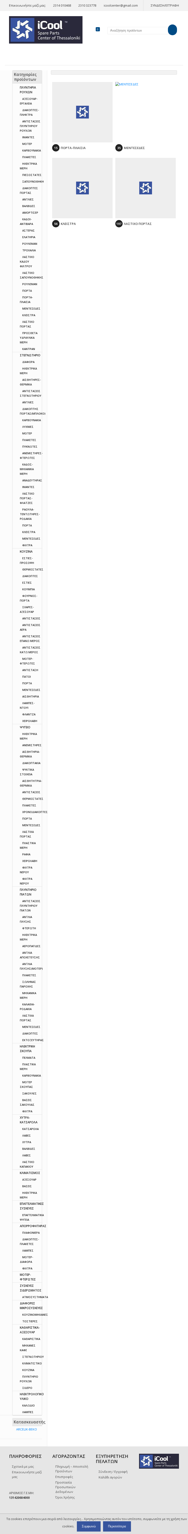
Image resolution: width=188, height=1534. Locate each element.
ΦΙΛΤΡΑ (27, 545)
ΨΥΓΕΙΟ (25, 727)
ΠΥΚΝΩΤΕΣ (29, 446)
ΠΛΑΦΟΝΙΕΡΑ (31, 1232)
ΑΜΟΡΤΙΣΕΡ (30, 212)
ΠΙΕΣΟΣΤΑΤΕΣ (32, 175)
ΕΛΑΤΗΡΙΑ (28, 237)
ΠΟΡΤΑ (27, 290)
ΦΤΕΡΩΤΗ (29, 928)
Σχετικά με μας (23, 1466)
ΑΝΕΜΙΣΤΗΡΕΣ (32, 745)
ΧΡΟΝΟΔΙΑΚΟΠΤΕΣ (35, 812)
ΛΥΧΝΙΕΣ (28, 427)
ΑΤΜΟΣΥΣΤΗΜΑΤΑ (35, 1297)
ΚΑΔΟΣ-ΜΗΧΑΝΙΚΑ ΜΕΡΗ (27, 469)
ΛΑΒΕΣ (26, 1135)
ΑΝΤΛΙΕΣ (28, 199)
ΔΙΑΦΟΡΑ (28, 362)
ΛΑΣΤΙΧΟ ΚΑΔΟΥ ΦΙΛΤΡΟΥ (27, 261)
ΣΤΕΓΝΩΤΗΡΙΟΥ (33, 1357)
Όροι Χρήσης (65, 1497)
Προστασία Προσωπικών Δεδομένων (65, 1487)
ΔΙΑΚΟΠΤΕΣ (30, 576)
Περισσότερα (117, 1526)
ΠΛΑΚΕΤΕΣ (29, 157)
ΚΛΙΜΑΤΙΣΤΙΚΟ (32, 1363)
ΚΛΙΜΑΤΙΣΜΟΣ (30, 1173)
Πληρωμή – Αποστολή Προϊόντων (71, 1468)
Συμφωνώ (89, 1526)
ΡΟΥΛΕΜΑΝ (29, 243)
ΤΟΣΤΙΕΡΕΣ (30, 1321)
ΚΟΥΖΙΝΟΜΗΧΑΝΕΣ (35, 1314)
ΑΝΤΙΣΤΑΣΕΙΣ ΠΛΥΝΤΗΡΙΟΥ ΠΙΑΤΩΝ (30, 905)
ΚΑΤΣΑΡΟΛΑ (30, 1129)
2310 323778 (87, 5)
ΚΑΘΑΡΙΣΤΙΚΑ (31, 1339)
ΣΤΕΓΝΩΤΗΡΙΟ (30, 355)
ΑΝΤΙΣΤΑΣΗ (30, 670)
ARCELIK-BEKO (26, 1429)
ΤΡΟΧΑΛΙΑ (29, 250)
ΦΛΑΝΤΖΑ (28, 714)
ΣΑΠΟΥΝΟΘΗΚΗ (33, 181)
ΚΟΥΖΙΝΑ (26, 551)
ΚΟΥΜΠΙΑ (28, 589)
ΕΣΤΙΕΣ (27, 582)
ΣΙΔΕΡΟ (27, 1388)
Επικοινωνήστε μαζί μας (27, 1474)
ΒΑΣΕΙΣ (27, 1186)
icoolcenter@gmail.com (121, 5)
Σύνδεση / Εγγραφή (113, 1471)
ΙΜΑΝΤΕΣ (28, 137)
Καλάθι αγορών (110, 1477)
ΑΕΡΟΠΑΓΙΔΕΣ (31, 946)
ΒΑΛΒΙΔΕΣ (28, 206)
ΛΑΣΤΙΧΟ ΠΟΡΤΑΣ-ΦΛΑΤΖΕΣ (27, 498)
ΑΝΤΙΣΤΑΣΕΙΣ (31, 618)
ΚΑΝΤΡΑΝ (28, 349)
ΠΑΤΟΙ (26, 676)
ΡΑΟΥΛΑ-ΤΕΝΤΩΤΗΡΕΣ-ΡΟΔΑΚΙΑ (30, 514)
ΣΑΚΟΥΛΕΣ (29, 1093)
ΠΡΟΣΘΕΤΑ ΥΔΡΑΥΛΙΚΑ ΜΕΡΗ (28, 337)
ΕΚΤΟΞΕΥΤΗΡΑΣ (33, 1040)
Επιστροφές (64, 1477)
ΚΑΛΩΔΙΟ (28, 1405)
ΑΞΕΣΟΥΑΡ (29, 1179)
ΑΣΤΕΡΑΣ (28, 230)
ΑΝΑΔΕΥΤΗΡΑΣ (32, 480)
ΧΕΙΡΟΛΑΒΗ (29, 721)
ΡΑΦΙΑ (26, 854)
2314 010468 (62, 5)
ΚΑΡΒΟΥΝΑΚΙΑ (31, 150)
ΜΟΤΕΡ (27, 144)
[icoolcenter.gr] (45, 29)
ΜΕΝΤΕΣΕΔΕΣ (31, 308)
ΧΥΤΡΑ (26, 1142)
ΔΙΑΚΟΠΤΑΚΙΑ (31, 763)
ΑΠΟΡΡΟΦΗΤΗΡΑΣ (33, 1226)
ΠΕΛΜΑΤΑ (28, 1057)
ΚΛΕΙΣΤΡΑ (28, 315)
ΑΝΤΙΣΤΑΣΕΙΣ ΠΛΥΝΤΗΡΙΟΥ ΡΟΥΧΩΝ (30, 125)
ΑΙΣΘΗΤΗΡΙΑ (30, 696)
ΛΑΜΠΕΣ (28, 1250)
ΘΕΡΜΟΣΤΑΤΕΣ (32, 569)
